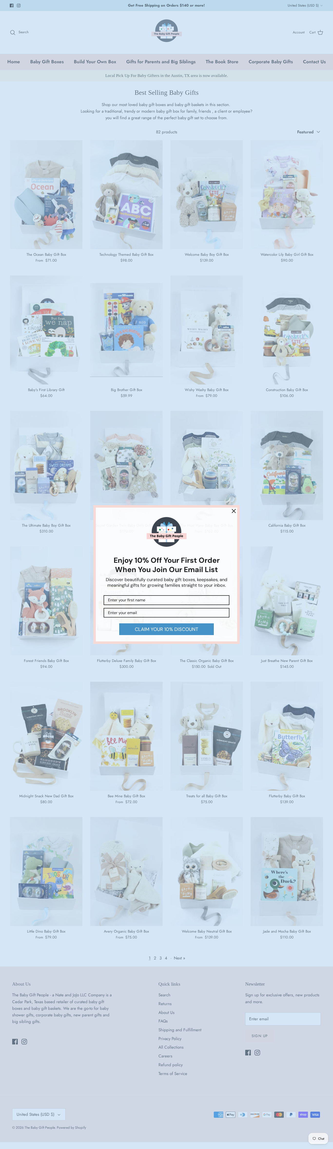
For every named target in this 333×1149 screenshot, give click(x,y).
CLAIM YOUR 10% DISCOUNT (166, 629)
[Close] (234, 511)
